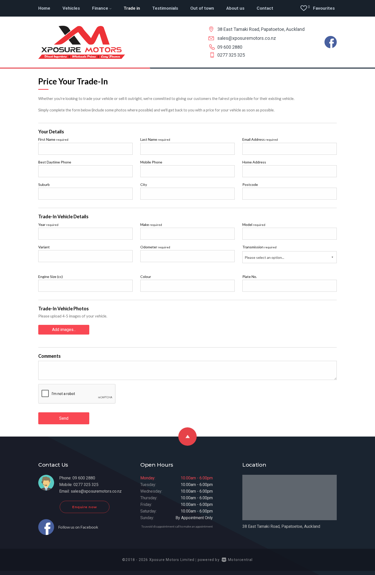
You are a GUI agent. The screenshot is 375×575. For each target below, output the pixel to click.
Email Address (260, 139)
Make (151, 224)
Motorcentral (240, 560)
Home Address (254, 162)
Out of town (202, 8)
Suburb (44, 184)
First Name (53, 139)
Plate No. (249, 276)
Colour (145, 276)
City (143, 184)
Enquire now (84, 507)
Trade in (132, 8)
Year (48, 224)
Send (63, 418)
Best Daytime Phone (54, 162)
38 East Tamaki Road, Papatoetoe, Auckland (261, 29)
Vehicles (71, 8)
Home (44, 8)
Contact (265, 8)
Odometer (155, 247)
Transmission (259, 247)
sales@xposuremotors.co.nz (246, 38)
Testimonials (165, 8)
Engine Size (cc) (50, 276)
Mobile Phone (151, 162)
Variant (44, 247)
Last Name (155, 139)
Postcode (250, 184)
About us (235, 8)
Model (253, 224)
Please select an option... (264, 257)
